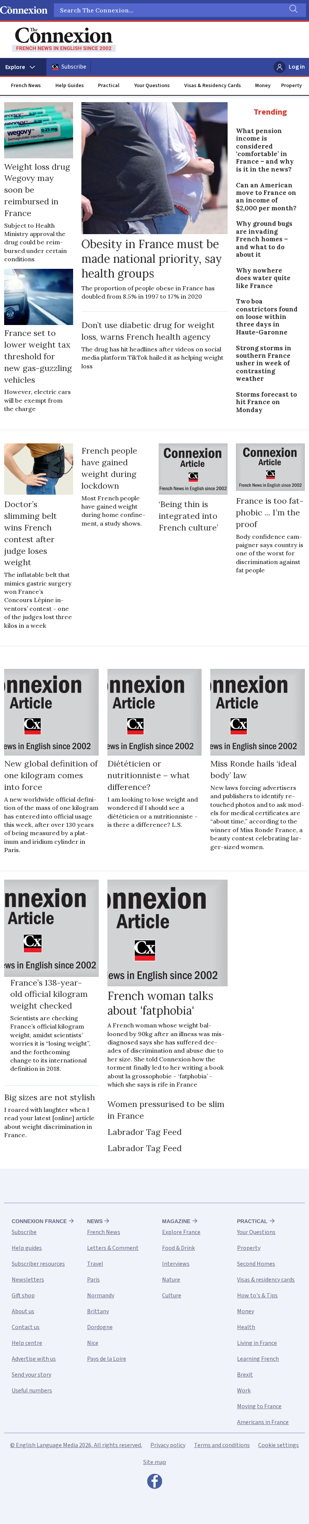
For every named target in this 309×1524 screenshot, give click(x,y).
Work (244, 1390)
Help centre (27, 1343)
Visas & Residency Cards (212, 85)
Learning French (258, 1359)
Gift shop (23, 1295)
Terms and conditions (222, 1445)
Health (246, 1327)
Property (291, 85)
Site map (154, 1462)
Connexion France (39, 1221)
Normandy (100, 1295)
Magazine (176, 1221)
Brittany (98, 1311)
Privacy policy (167, 1445)
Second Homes (256, 1264)
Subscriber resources (38, 1264)
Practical (108, 85)
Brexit (245, 1375)
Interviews (176, 1264)
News (94, 1221)
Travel (95, 1264)
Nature (171, 1280)
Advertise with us (34, 1359)
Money (263, 85)
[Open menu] (23, 67)
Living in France (257, 1343)
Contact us (26, 1327)
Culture (171, 1295)
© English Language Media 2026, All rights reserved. (76, 1445)
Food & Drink (178, 1248)
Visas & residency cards (266, 1280)
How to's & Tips (257, 1295)
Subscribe (73, 67)
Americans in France (263, 1422)
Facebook (154, 1483)
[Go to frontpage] (64, 40)
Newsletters (28, 1280)
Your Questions (152, 85)
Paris (93, 1280)
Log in (297, 67)
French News (26, 85)
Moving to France (259, 1406)
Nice (92, 1343)
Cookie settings (278, 1445)
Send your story (31, 1375)
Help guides (27, 1248)
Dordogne (100, 1327)
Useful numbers (32, 1390)
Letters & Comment (113, 1248)
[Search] (293, 10)
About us (23, 1311)
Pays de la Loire (106, 1359)
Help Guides (69, 85)
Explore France (181, 1232)
